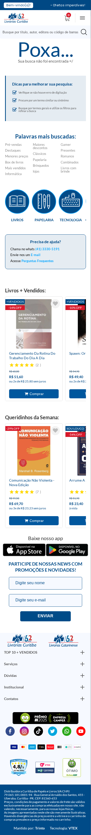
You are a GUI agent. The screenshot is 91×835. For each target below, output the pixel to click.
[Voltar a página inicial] (16, 17)
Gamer (66, 145)
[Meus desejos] (55, 303)
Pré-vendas (13, 145)
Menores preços (16, 156)
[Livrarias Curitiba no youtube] (80, 730)
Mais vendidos (15, 168)
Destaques (13, 150)
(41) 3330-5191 (47, 249)
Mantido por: (29, 828)
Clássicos (39, 154)
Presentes (68, 150)
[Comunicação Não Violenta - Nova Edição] (34, 451)
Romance (67, 156)
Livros (17, 220)
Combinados (70, 162)
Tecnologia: (64, 828)
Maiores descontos (40, 146)
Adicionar (34, 393)
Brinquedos (41, 165)
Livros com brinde (68, 169)
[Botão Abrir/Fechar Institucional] (82, 652)
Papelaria (40, 160)
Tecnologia (71, 220)
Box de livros (14, 162)
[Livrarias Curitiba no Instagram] (24, 730)
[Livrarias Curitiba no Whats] (66, 730)
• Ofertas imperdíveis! (68, 5)
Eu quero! (45, 616)
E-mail (35, 255)
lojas (36, 171)
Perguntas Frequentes (37, 261)
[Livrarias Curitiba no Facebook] (10, 730)
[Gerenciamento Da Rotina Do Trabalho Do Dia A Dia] (34, 324)
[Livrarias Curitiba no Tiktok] (38, 730)
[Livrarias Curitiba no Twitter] (52, 730)
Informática (13, 174)
